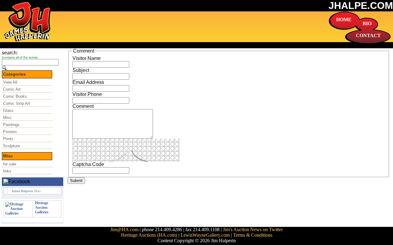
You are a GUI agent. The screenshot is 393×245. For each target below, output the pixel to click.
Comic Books (15, 96)
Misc (7, 117)
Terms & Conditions (252, 235)
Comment (83, 106)
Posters (10, 131)
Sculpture (11, 146)
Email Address (88, 82)
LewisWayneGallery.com (205, 235)
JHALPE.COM (361, 5)
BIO (367, 23)
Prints (8, 138)
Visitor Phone (87, 94)
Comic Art (12, 89)
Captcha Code (88, 164)
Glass (8, 110)
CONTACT (368, 35)
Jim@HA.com (124, 229)
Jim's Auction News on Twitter (253, 229)
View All (10, 82)
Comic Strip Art (16, 103)
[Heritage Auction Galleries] (18, 213)
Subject (80, 70)
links (7, 171)
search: (10, 52)
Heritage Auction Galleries (42, 207)
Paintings (11, 124)
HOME (344, 19)
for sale (9, 164)
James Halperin (22, 191)
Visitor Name (86, 58)
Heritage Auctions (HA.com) (149, 235)
